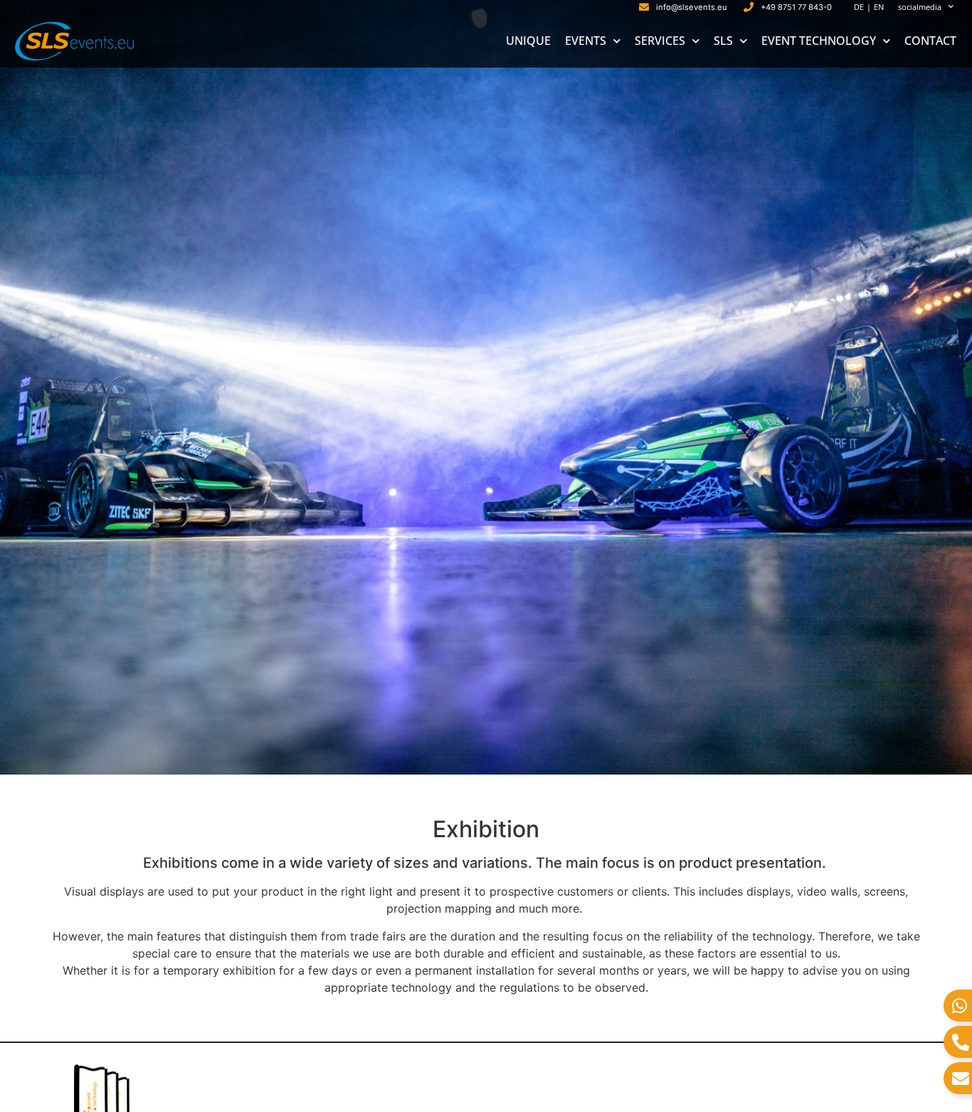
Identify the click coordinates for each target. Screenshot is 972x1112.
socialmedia (919, 6)
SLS (723, 40)
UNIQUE (528, 40)
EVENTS (585, 40)
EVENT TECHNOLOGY (818, 40)
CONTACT (930, 40)
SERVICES (660, 40)
